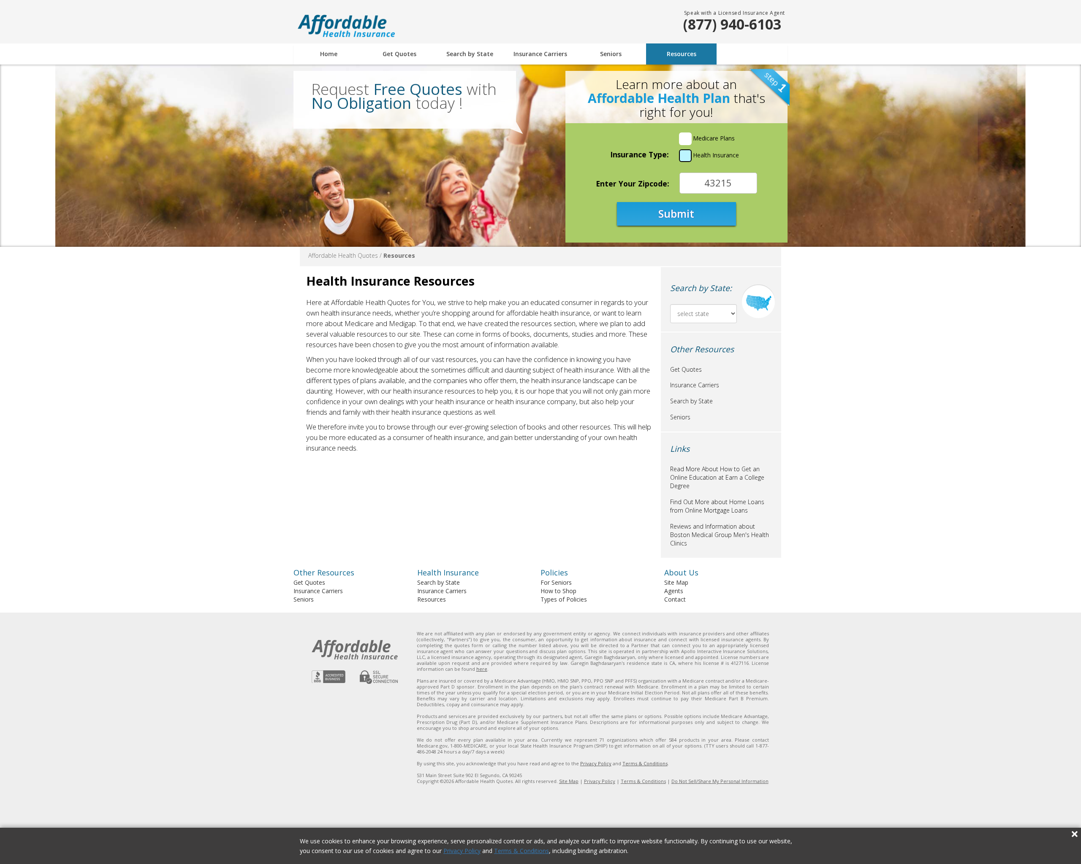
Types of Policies (563, 599)
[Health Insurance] (685, 155)
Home (328, 54)
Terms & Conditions (521, 851)
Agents (673, 591)
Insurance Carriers (540, 54)
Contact (675, 599)
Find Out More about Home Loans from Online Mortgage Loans (717, 506)
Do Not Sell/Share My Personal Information (720, 781)
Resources (681, 54)
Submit (676, 213)
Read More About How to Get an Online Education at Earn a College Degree (717, 477)
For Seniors (556, 582)
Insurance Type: (639, 154)
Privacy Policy (462, 851)
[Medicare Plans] (685, 138)
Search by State (469, 54)
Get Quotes (399, 54)
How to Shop (558, 591)
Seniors (611, 54)
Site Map (676, 582)
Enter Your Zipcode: (632, 183)
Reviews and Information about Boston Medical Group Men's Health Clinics (719, 534)
